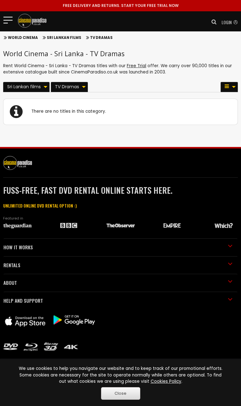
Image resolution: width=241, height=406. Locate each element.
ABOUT (10, 282)
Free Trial (136, 66)
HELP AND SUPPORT (23, 300)
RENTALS (11, 265)
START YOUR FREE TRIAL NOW (121, 5)
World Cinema (23, 37)
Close (120, 393)
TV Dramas (101, 37)
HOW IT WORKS (18, 247)
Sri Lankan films (64, 37)
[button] (212, 22)
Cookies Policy (166, 381)
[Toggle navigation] (10, 19)
